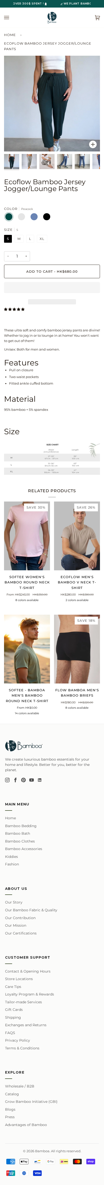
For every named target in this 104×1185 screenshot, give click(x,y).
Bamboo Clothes (20, 841)
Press (10, 1117)
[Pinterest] (23, 780)
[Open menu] (11, 18)
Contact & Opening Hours (27, 971)
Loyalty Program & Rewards (29, 994)
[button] (52, 289)
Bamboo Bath (17, 833)
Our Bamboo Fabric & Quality (31, 910)
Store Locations (19, 979)
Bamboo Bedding (21, 826)
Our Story (13, 902)
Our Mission (15, 925)
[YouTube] (31, 780)
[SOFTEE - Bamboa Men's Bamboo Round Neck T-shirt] (27, 649)
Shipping (13, 1017)
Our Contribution (20, 918)
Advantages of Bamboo (26, 1124)
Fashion (12, 864)
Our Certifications (21, 933)
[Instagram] (7, 780)
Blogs (10, 1109)
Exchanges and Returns (25, 1025)
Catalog (12, 1094)
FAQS (10, 1033)
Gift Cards (14, 1009)
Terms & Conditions (22, 1048)
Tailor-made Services (23, 1002)
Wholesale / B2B (19, 1086)
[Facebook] (15, 780)
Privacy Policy (17, 1040)
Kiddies (11, 856)
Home (10, 35)
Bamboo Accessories (23, 849)
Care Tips (13, 986)
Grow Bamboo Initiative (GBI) (31, 1101)
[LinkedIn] (39, 780)
